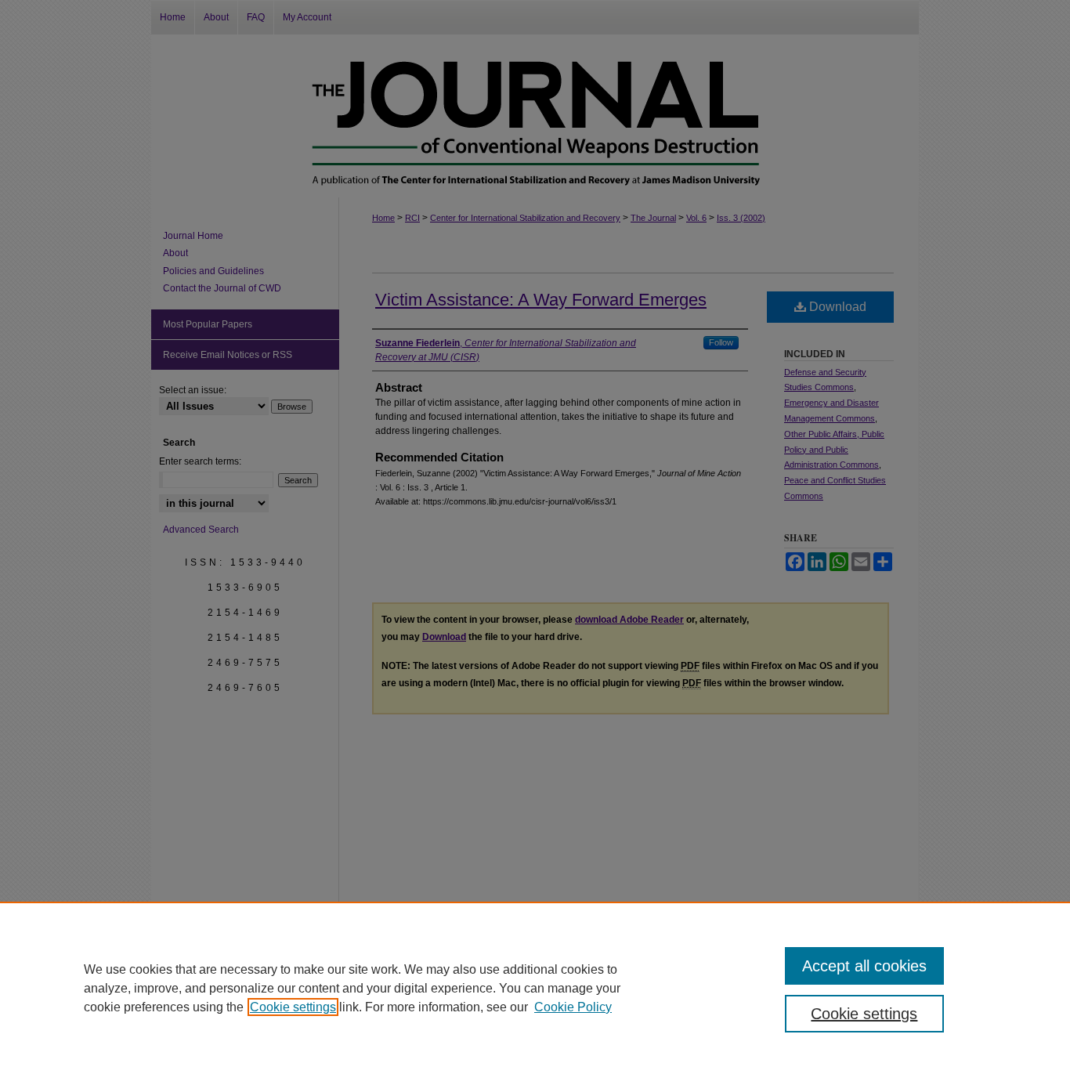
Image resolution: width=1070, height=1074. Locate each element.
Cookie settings (293, 1007)
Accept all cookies (864, 966)
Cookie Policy (573, 1007)
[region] (535, 988)
